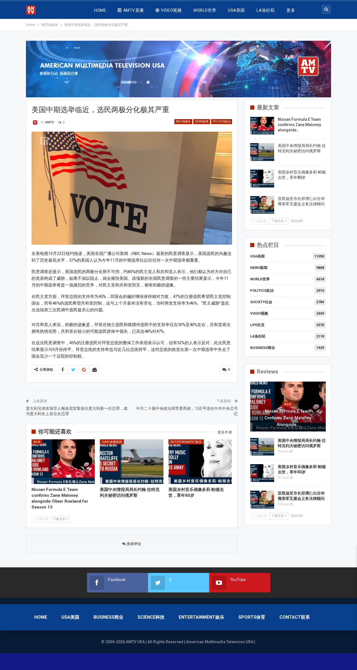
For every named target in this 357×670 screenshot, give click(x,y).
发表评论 (133, 544)
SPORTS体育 (251, 617)
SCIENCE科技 (151, 617)
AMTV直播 (133, 10)
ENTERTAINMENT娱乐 (186, 442)
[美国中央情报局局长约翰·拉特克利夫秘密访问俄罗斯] (131, 461)
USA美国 (236, 10)
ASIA (36, 442)
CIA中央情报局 (112, 442)
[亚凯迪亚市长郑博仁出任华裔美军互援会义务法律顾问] (262, 205)
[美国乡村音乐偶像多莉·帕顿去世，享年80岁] (200, 461)
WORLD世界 (204, 10)
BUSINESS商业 (262, 348)
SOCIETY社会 (261, 302)
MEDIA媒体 (183, 121)
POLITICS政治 (221, 121)
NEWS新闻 (201, 121)
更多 (290, 10)
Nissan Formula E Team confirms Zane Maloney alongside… (299, 124)
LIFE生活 (257, 325)
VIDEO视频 (171, 10)
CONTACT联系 (294, 617)
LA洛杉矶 (266, 10)
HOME (100, 10)
